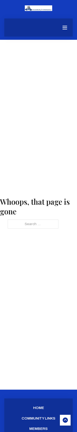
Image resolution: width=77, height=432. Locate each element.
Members (38, 429)
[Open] (64, 27)
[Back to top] (65, 420)
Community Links (38, 418)
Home (38, 408)
